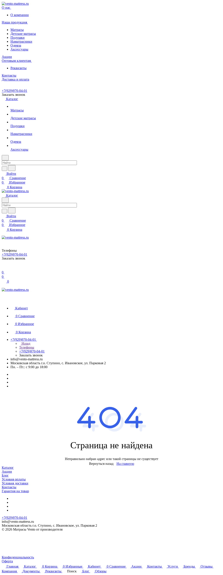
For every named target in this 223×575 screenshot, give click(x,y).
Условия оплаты (14, 479)
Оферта (7, 561)
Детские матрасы (23, 33)
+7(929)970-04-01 (14, 91)
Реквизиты (18, 68)
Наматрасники (21, 41)
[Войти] (4, 268)
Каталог (8, 467)
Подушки (17, 37)
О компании (19, 15)
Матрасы (17, 30)
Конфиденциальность (18, 557)
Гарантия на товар (15, 491)
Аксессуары (19, 49)
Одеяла (15, 45)
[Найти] (11, 168)
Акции (7, 471)
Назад (25, 343)
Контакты (9, 487)
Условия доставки (15, 483)
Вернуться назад (101, 463)
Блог (5, 475)
